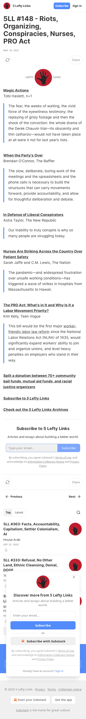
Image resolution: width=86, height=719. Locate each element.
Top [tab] (8, 512)
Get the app (63, 700)
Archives (60, 409)
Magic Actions (16, 90)
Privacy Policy (45, 659)
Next (72, 496)
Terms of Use (66, 651)
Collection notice (70, 689)
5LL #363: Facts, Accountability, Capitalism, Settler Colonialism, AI (31, 529)
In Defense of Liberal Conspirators (33, 215)
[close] (74, 577)
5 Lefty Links (38, 398)
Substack (22, 710)
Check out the (16, 409)
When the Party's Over (23, 155)
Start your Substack (32, 700)
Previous (16, 496)
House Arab (11, 539)
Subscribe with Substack (46, 641)
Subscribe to (15, 398)
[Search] (78, 512)
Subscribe (61, 6)
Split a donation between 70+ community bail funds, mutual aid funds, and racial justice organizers (39, 381)
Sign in (77, 6)
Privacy (40, 689)
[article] (43, 537)
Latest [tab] (19, 512)
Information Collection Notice (56, 655)
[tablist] (14, 512)
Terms (51, 689)
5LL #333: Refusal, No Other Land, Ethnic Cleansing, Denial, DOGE (30, 565)
